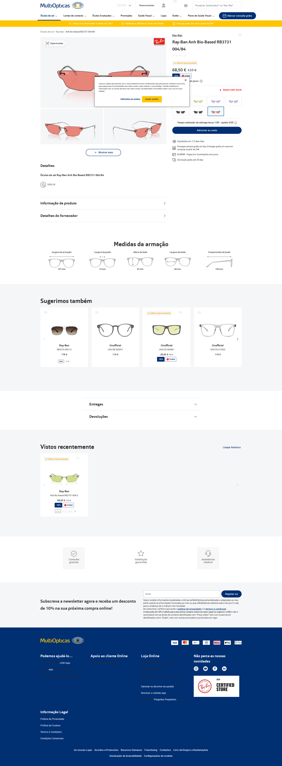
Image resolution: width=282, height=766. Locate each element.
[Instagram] (196, 668)
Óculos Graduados (101, 15)
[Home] (62, 5)
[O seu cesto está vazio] (185, 5)
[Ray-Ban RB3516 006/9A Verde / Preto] (67, 361)
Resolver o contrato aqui (153, 693)
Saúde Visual (145, 15)
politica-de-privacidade (189, 609)
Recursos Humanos (131, 750)
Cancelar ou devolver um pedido (157, 686)
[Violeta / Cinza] (216, 100)
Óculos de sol (47, 15)
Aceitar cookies (152, 99)
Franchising (151, 750)
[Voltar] (44, 339)
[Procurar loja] (163, 5)
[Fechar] (185, 80)
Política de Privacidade (52, 719)
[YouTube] (205, 668)
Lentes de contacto (73, 15)
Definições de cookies (130, 99)
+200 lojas (64, 663)
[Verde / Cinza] (198, 100)
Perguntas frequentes (165, 699)
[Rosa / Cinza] (216, 111)
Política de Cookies (50, 725)
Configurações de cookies (158, 756)
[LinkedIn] (224, 668)
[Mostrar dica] (235, 123)
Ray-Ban (60, 32)
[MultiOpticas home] (62, 640)
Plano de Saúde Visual (199, 15)
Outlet (175, 15)
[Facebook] (215, 668)
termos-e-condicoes (216, 609)
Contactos (165, 750)
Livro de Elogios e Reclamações (190, 750)
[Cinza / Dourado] (180, 111)
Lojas (163, 15)
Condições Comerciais (52, 738)
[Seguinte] (237, 339)
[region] (142, 92)
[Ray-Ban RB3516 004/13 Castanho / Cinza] (61, 361)
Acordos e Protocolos (106, 750)
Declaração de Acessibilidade (126, 756)
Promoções (126, 15)
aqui (51, 669)
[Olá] (124, 5)
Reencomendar (146, 5)
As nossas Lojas (83, 750)
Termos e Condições (51, 732)
